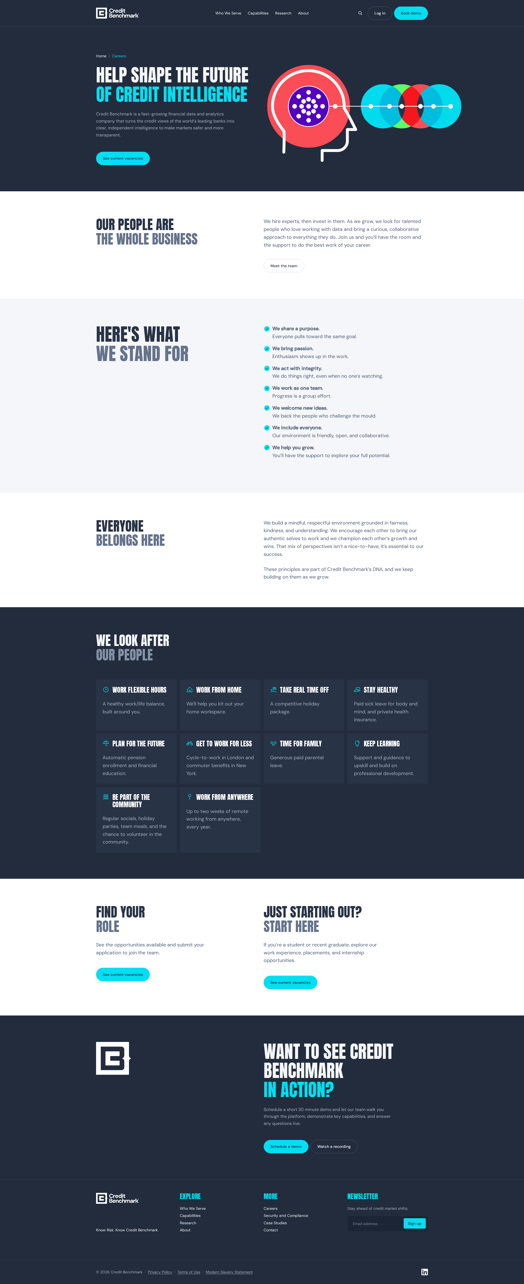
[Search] (360, 13)
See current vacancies (123, 158)
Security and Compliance (286, 1215)
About (303, 13)
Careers (271, 1208)
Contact (271, 1230)
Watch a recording (334, 1146)
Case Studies (275, 1222)
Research (283, 13)
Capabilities (258, 13)
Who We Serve (228, 13)
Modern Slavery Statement (229, 1272)
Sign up (414, 1223)
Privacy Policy (160, 1272)
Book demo (411, 13)
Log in (379, 13)
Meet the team (283, 265)
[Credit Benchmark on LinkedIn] (424, 1272)
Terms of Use (188, 1272)
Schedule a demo (286, 1146)
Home (101, 55)
